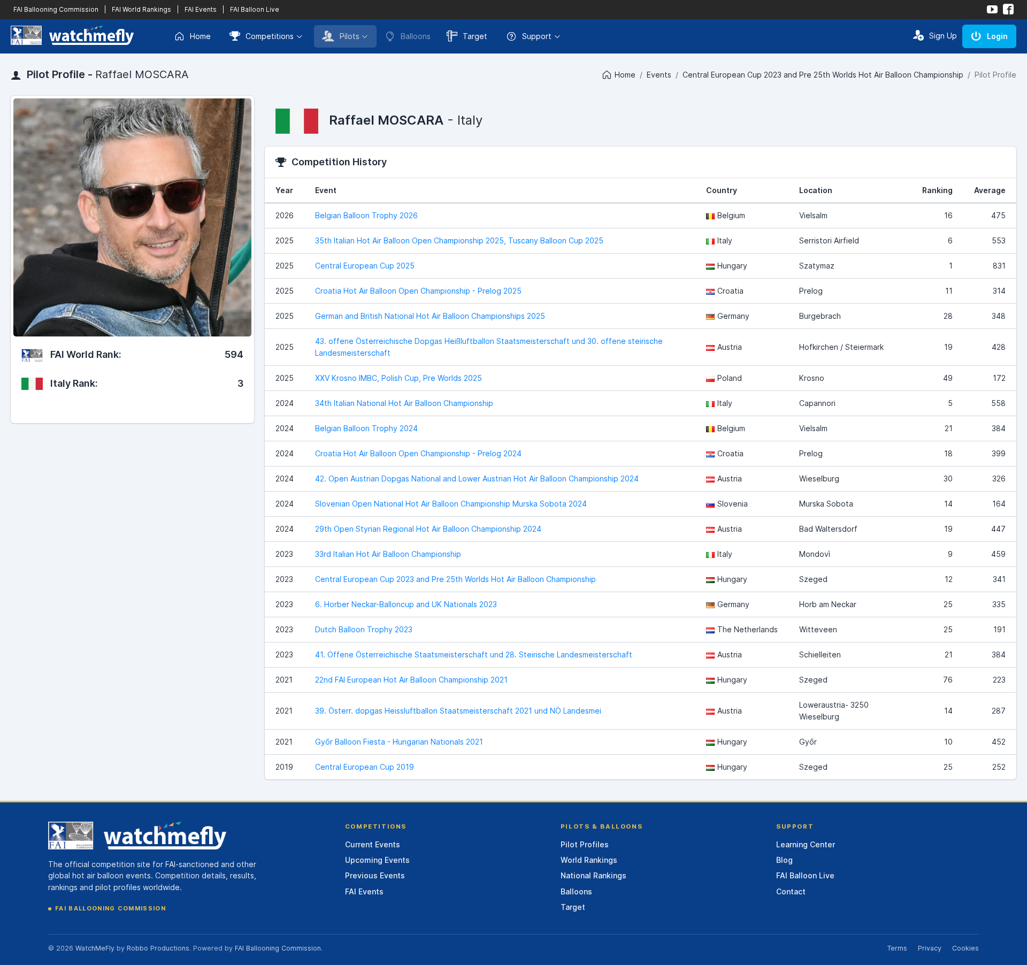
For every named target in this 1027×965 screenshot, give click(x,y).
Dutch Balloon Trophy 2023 (363, 629)
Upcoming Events (377, 859)
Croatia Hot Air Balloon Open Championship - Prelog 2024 (418, 453)
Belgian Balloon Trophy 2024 (366, 428)
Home (200, 36)
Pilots (349, 36)
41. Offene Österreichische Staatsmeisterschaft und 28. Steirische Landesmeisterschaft (473, 654)
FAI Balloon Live (254, 9)
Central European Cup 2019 (364, 766)
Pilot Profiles (585, 844)
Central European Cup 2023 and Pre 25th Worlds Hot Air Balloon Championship (823, 74)
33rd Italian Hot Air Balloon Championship (388, 553)
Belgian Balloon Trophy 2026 (366, 215)
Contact (791, 891)
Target (475, 36)
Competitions (270, 36)
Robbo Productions (158, 948)
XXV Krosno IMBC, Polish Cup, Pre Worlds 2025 (398, 377)
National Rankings (593, 875)
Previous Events (375, 875)
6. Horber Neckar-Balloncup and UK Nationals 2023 (406, 604)
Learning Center (805, 844)
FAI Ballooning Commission (55, 9)
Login (997, 36)
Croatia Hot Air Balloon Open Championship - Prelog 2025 (418, 290)
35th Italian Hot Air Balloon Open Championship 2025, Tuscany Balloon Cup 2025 (459, 240)
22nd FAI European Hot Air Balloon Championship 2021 (411, 679)
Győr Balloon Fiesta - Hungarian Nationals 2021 (399, 741)
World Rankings (589, 859)
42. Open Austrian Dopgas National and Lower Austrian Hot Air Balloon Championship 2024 (477, 478)
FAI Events (201, 9)
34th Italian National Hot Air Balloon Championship (404, 403)
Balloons (576, 891)
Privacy (929, 948)
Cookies (965, 948)
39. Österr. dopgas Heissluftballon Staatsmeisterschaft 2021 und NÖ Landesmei (458, 710)
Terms (897, 948)
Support (536, 36)
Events (659, 74)
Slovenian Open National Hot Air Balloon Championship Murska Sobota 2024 (451, 503)
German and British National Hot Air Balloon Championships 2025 (430, 315)
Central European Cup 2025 (365, 265)
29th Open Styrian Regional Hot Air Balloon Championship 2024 (428, 528)
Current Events (372, 844)
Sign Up (943, 35)
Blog (784, 859)
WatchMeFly (94, 948)
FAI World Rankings (141, 9)
